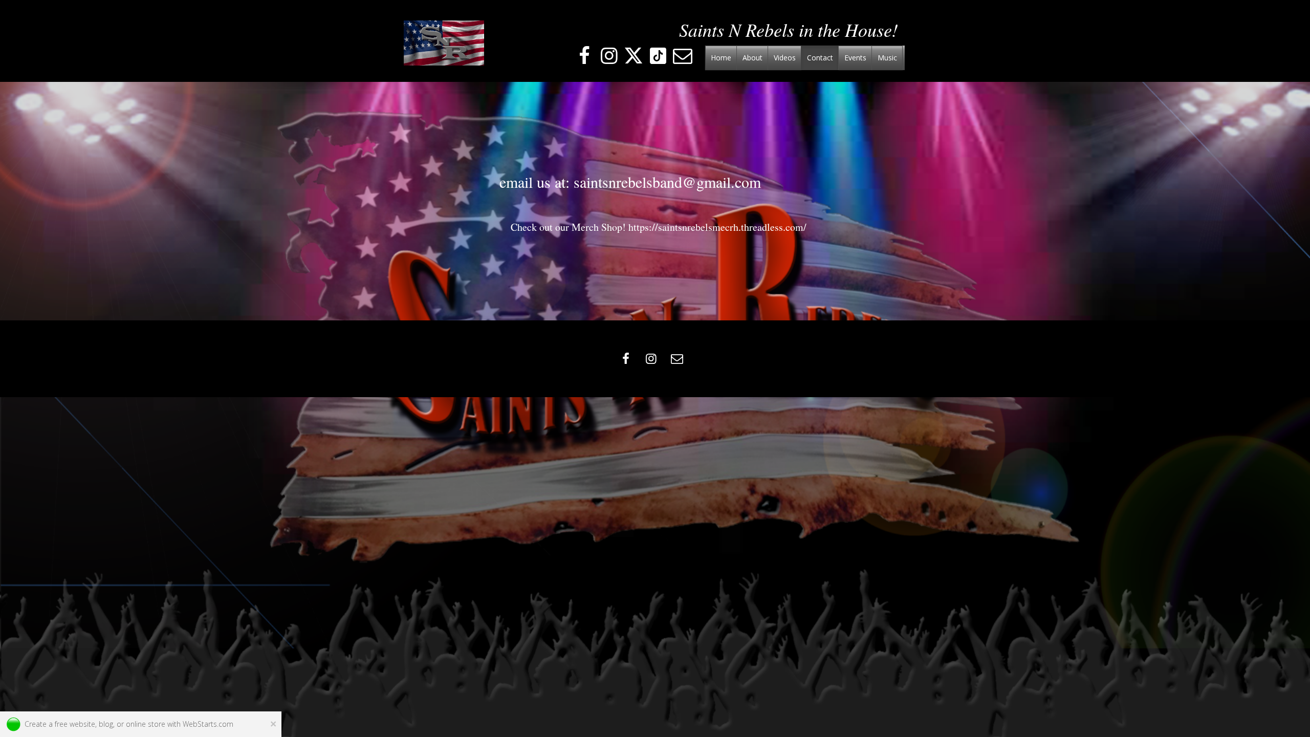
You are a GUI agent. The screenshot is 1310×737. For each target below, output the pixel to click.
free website (75, 724)
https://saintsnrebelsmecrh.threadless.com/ (717, 227)
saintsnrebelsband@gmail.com (667, 181)
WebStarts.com (208, 724)
